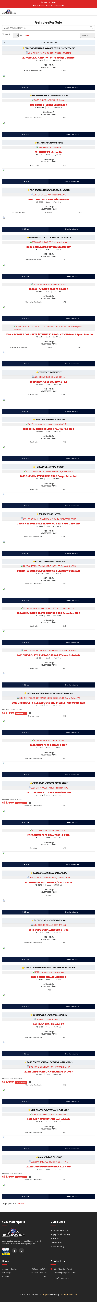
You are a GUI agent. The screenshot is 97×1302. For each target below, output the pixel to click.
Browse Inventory (59, 1230)
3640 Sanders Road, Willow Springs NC (49, 6)
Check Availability (71, 87)
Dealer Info (56, 1242)
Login (45, 1294)
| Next (26, 35)
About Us (55, 1238)
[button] (53, 65)
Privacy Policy (57, 1246)
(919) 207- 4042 (50, 2)
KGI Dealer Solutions (68, 1294)
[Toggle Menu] (92, 11)
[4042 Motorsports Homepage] (24, 1232)
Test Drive (25, 87)
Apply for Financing (60, 1234)
